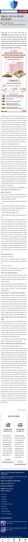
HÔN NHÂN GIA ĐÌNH (7, 504)
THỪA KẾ (4, 501)
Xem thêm (7, 459)
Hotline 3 (25, 541)
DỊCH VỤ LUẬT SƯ (6, 490)
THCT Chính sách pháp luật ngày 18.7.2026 (16, 521)
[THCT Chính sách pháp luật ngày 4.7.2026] (3, 531)
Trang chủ (8, 541)
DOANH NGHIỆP (6, 511)
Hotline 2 (19, 541)
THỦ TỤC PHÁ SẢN (6, 513)
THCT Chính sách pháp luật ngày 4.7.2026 (16, 528)
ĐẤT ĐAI (4, 499)
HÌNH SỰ (4, 494)
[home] (1, 23)
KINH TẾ (4, 506)
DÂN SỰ (4, 496)
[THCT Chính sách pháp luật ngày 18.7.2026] (3, 525)
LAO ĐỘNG (5, 508)
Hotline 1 (14, 541)
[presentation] (4, 443)
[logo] (13, 8)
